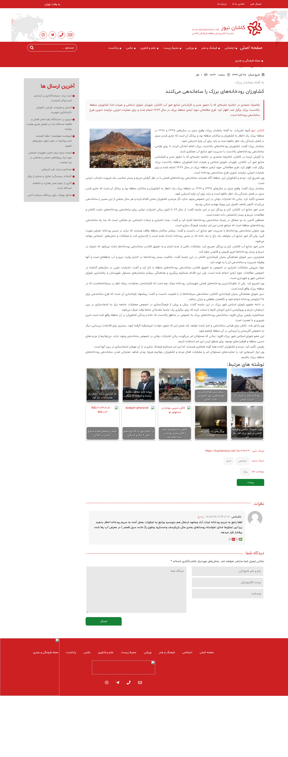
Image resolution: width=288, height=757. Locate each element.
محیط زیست (171, 48)
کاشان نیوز (257, 130)
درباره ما (221, 4)
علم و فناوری (148, 48)
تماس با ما (238, 4)
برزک (245, 471)
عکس (129, 48)
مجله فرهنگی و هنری (247, 61)
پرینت (250, 482)
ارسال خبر (255, 4)
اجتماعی (229, 48)
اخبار (228, 461)
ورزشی (190, 48)
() (237, 539)
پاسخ (201, 517)
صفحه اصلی (251, 48)
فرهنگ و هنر (209, 48)
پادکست (113, 48)
